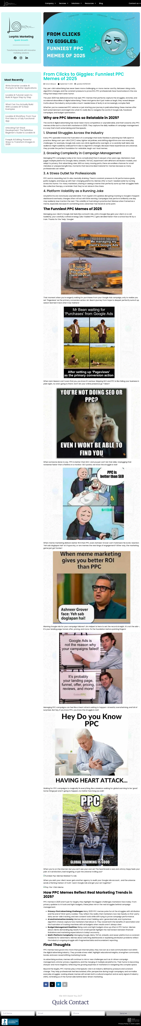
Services (62, 3)
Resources (89, 3)
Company (49, 3)
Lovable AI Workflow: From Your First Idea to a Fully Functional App (21, 118)
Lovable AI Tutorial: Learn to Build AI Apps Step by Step (19, 96)
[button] (46, 984)
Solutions (75, 3)
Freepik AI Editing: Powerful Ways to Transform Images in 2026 (20, 142)
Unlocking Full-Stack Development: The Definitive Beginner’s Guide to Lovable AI (20, 130)
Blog (101, 3)
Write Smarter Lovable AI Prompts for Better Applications (21, 86)
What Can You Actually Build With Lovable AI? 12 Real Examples (19, 106)
